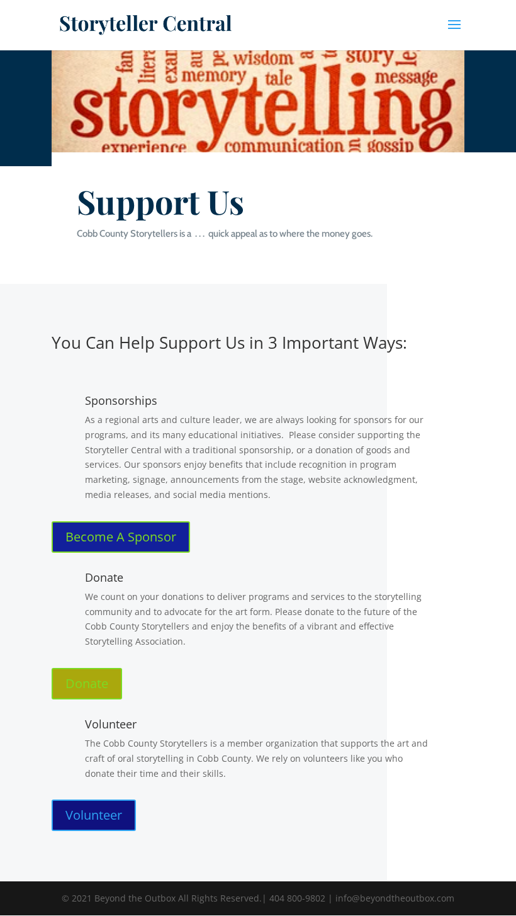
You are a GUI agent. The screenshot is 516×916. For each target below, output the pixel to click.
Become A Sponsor (120, 536)
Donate (86, 683)
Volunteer (93, 814)
